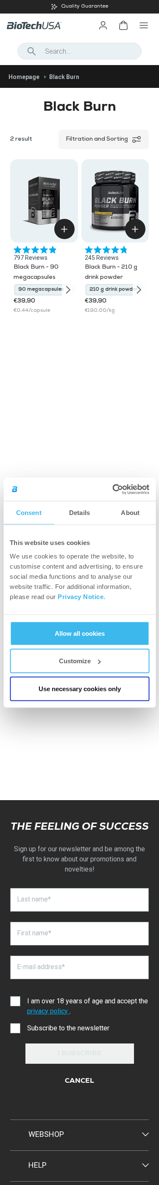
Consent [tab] (29, 512)
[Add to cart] (64, 229)
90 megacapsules (41, 289)
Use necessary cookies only (80, 688)
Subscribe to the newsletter (68, 1028)
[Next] (68, 290)
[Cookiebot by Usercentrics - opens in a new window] (113, 489)
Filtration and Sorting (97, 139)
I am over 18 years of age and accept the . (87, 1006)
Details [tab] (79, 512)
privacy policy (48, 1011)
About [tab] (130, 512)
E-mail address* (41, 967)
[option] (79, 6)
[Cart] (123, 25)
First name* (34, 933)
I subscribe (80, 1054)
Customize (75, 661)
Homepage (23, 77)
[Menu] (144, 25)
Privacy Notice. (82, 596)
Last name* (34, 899)
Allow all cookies (80, 633)
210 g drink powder (113, 289)
